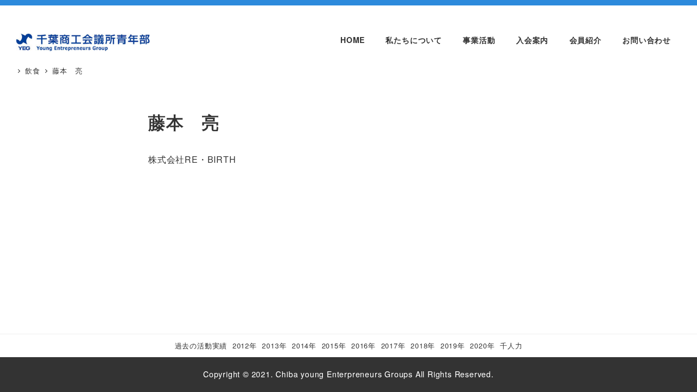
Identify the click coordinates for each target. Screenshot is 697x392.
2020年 (482, 345)
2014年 (304, 345)
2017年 (393, 345)
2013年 (274, 345)
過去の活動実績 (201, 345)
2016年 (363, 345)
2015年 (334, 345)
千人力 (511, 345)
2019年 (453, 345)
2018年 (423, 345)
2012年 (245, 345)
